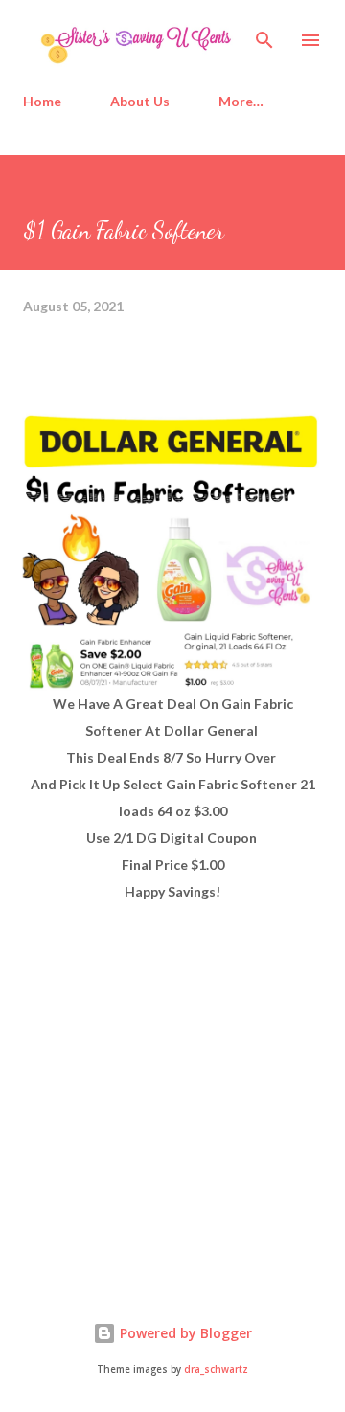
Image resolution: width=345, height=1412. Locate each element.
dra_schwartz (216, 1369)
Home (42, 101)
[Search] (264, 34)
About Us (140, 101)
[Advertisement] (166, 1117)
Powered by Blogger (184, 1333)
